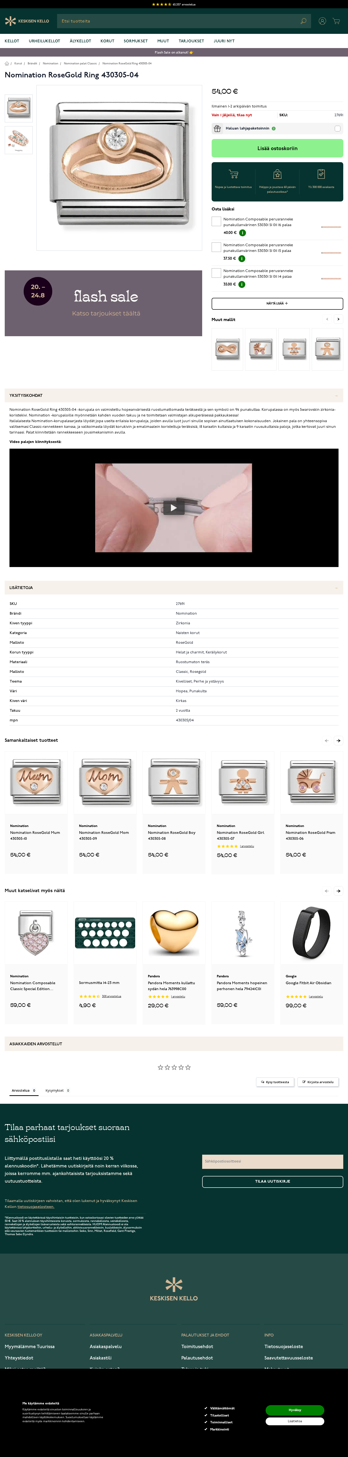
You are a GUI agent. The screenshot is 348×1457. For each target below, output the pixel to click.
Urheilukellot (44, 41)
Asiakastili (101, 1358)
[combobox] (184, 21)
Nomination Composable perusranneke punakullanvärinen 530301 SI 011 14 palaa (258, 274)
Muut (163, 41)
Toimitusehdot (197, 1347)
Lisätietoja (21, 588)
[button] (338, 740)
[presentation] (213, 125)
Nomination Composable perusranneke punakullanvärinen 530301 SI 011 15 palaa (258, 248)
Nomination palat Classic (80, 63)
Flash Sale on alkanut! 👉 (174, 52)
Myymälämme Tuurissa (30, 1347)
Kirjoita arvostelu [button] (321, 1082)
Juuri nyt (224, 41)
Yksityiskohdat (26, 396)
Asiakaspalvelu (106, 1347)
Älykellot (80, 41)
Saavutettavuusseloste (288, 1358)
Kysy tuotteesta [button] (277, 1082)
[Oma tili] (322, 21)
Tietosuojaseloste (283, 1347)
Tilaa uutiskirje (272, 1182)
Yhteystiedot (19, 1358)
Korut (107, 41)
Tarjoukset (191, 41)
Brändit (32, 63)
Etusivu (7, 63)
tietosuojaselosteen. (36, 1207)
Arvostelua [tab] (21, 1090)
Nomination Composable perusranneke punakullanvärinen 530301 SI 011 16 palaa (258, 222)
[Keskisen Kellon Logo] (27, 21)
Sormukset (136, 41)
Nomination (50, 63)
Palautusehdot (197, 1358)
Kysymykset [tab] (54, 1090)
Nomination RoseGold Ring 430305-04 (127, 63)
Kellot (12, 41)
